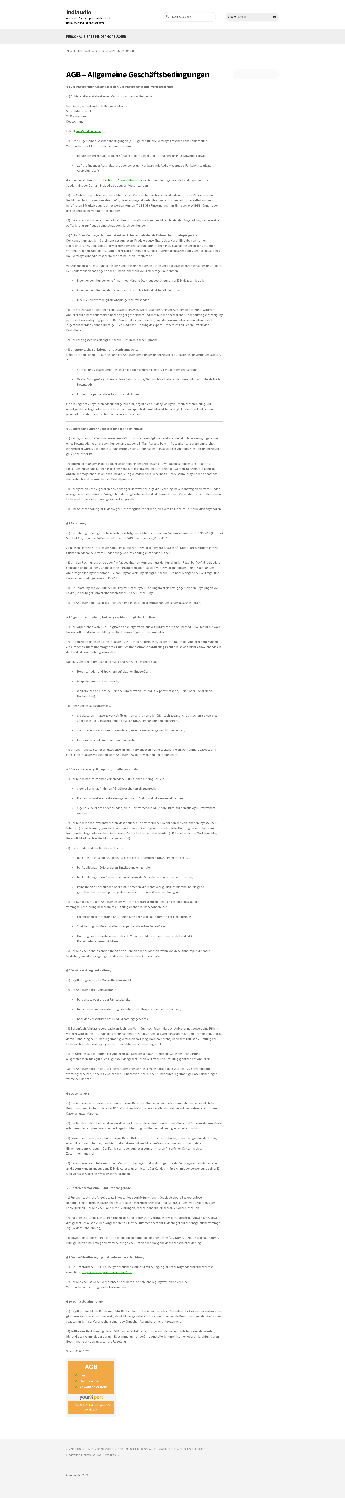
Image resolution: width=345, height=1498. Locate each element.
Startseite (76, 50)
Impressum (112, 1455)
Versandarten (104, 1449)
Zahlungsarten (79, 1449)
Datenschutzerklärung (85, 1455)
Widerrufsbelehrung (191, 1449)
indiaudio (78, 12)
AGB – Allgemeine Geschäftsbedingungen (145, 1449)
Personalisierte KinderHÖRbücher (96, 36)
